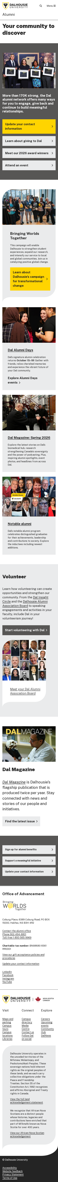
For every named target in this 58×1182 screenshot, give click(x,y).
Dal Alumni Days (20, 350)
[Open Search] (41, 6)
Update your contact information (20, 963)
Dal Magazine (14, 782)
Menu (50, 6)
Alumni (8, 14)
